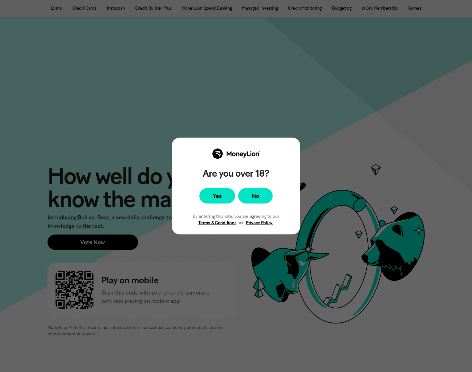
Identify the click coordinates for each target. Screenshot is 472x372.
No (255, 195)
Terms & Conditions (217, 223)
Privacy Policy (259, 223)
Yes (217, 195)
